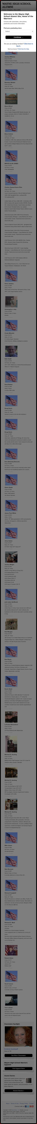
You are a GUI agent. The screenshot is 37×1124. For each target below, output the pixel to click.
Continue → (18, 37)
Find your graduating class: (13, 28)
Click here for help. (23, 49)
